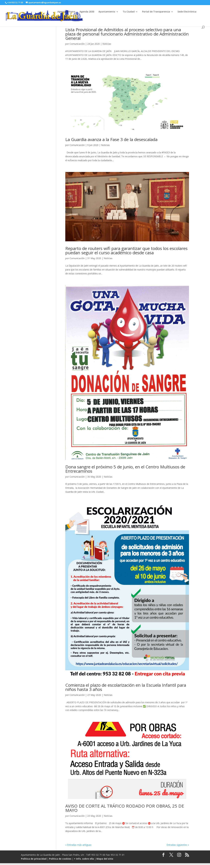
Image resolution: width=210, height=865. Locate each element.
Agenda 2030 (87, 11)
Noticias (106, 43)
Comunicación (77, 43)
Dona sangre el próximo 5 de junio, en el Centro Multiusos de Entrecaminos (125, 469)
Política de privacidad (33, 858)
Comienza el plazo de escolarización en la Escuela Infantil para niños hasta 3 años (125, 687)
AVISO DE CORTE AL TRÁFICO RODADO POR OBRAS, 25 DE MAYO (124, 808)
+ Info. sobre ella (84, 858)
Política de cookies (60, 858)
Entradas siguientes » (178, 844)
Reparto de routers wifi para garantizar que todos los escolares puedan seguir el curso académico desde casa (126, 250)
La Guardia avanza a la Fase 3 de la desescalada (111, 139)
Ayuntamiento (106, 11)
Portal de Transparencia (156, 11)
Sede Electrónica (187, 11)
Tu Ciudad (129, 11)
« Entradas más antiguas (78, 844)
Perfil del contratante (69, 19)
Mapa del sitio (104, 858)
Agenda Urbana (66, 11)
